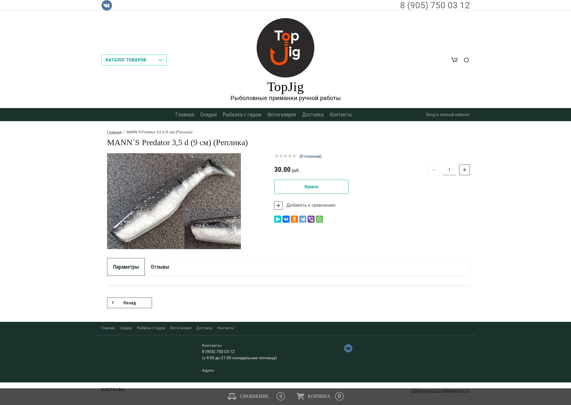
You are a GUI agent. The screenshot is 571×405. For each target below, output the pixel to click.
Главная (184, 114)
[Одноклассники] (294, 219)
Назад (129, 303)
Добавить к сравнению (310, 205)
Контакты (341, 114)
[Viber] (311, 219)
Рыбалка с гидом (242, 114)
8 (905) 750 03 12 (435, 5)
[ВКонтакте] (286, 219)
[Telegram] (302, 219)
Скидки (208, 114)
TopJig (285, 86)
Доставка (313, 114)
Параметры (126, 267)
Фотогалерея (281, 114)
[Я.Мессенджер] (277, 219)
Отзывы (160, 267)
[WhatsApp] (319, 219)
